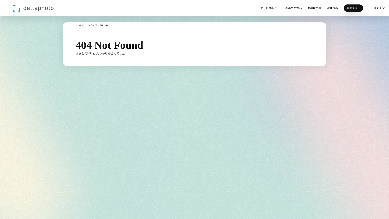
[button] (270, 8)
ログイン (379, 8)
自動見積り (353, 8)
